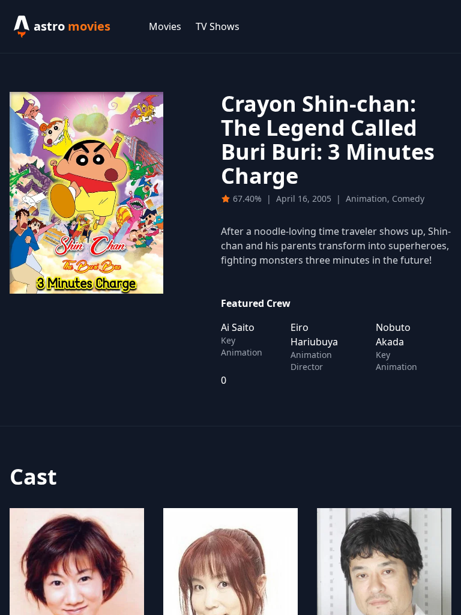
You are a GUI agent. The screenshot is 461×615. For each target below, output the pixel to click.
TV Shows (218, 26)
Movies (165, 26)
